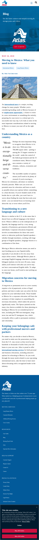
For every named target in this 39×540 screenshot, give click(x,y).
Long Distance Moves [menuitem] (8, 411)
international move (12, 104)
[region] (19, 522)
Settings (19, 525)
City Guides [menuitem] (6, 433)
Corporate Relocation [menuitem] (8, 415)
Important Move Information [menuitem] (9, 449)
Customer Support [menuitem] (7, 460)
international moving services (13, 350)
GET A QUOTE (19, 46)
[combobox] (35, 2)
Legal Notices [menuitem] (6, 497)
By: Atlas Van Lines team (10, 73)
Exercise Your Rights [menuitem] (8, 493)
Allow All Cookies (19, 536)
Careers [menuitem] (5, 471)
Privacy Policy (26, 521)
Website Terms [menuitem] (6, 490)
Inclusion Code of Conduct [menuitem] (9, 501)
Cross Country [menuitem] (6, 422)
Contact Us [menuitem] (5, 467)
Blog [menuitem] (4, 437)
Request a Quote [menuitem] (7, 463)
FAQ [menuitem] (4, 445)
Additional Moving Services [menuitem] (9, 418)
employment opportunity (13, 112)
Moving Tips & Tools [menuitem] (8, 441)
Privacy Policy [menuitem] (6, 482)
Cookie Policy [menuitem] (6, 486)
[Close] (37, 507)
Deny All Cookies (19, 530)
